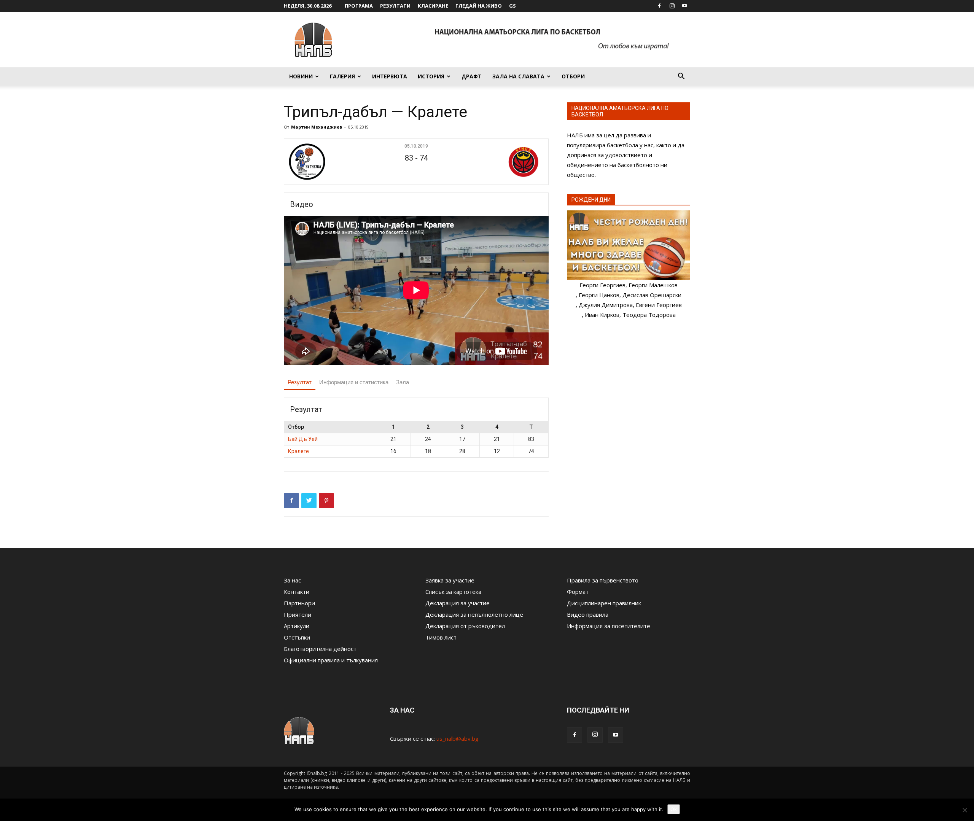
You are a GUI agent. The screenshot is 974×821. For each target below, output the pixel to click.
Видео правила (587, 614)
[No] (964, 810)
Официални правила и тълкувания (331, 660)
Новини (301, 76)
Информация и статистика (353, 382)
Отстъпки (297, 637)
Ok (673, 809)
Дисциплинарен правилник (604, 603)
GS (512, 5)
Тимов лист (441, 637)
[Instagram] (672, 5)
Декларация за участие (457, 603)
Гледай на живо (478, 5)
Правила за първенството (602, 580)
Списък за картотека (453, 591)
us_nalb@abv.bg (457, 738)
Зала (402, 382)
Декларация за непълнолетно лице (474, 614)
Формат (578, 591)
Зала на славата (518, 76)
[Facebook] (659, 5)
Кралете (298, 451)
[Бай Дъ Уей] (331, 162)
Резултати (395, 5)
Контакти (296, 591)
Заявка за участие (449, 580)
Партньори (299, 603)
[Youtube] (684, 5)
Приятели (297, 614)
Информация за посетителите (608, 626)
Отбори (573, 76)
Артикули (296, 626)
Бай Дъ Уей (303, 439)
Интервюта (389, 76)
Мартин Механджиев (316, 127)
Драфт (472, 76)
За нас (292, 580)
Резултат (300, 382)
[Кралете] (500, 162)
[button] (681, 77)
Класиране (433, 5)
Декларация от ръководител (465, 626)
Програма (359, 5)
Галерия (342, 76)
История (431, 76)
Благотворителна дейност (320, 648)
